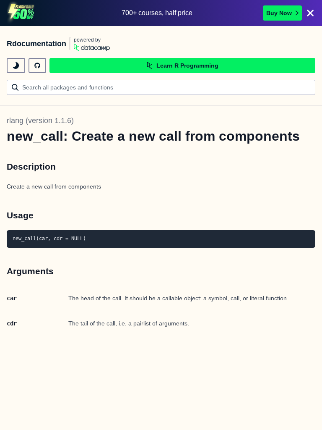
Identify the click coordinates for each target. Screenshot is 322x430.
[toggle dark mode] (16, 65)
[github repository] (37, 65)
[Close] (310, 13)
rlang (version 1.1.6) (40, 120)
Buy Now (279, 13)
